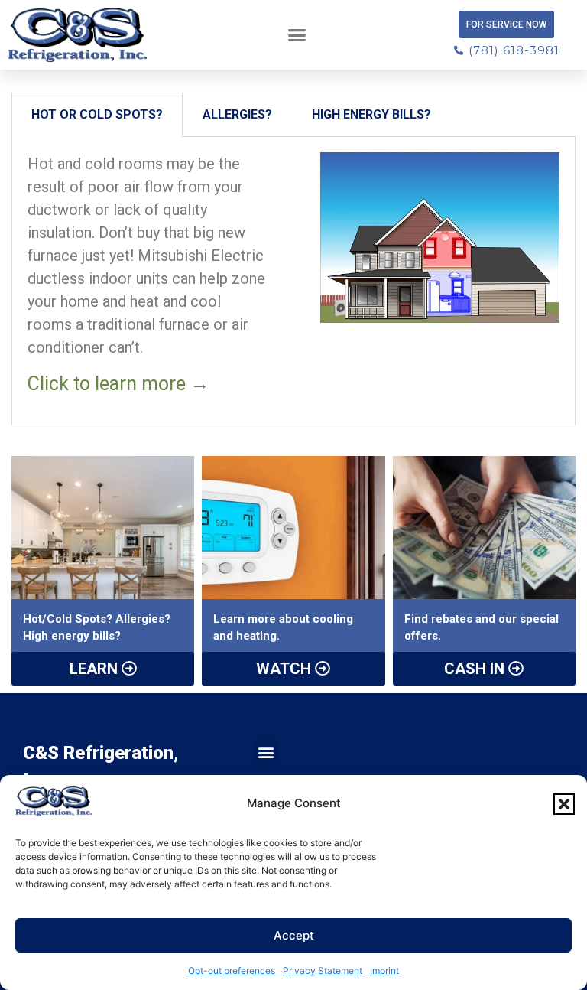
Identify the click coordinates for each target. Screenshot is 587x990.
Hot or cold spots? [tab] (97, 114)
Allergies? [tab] (237, 114)
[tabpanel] (293, 281)
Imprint (384, 970)
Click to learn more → (118, 384)
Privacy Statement (322, 970)
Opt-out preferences (231, 970)
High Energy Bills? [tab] (371, 114)
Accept (294, 935)
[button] (564, 804)
